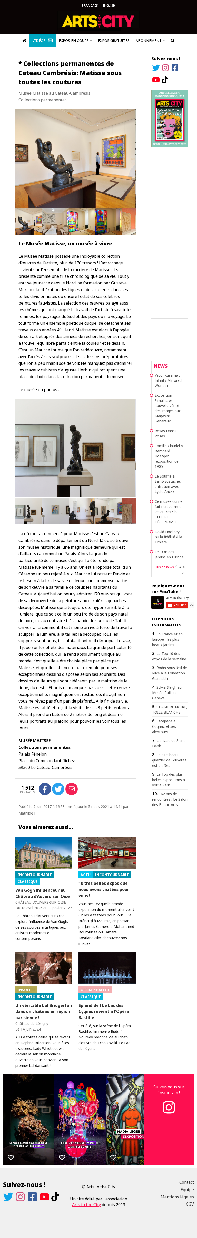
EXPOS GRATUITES (114, 40)
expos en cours (74, 40)
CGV (190, 1204)
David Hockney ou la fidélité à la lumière (168, 536)
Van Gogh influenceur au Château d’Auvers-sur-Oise (42, 893)
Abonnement (149, 40)
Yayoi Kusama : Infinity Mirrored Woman (168, 380)
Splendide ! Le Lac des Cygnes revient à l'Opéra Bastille (103, 1011)
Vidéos (40, 40)
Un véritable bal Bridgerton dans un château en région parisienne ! (43, 1011)
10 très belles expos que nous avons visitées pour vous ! (103, 889)
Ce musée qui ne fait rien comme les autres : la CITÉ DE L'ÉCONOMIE (168, 511)
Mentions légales (177, 1197)
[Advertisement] (169, 232)
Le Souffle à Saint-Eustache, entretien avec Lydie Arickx (168, 484)
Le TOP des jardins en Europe (169, 554)
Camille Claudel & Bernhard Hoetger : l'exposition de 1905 (169, 456)
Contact (186, 1182)
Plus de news (164, 567)
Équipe (187, 1189)
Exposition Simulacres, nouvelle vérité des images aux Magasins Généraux (168, 408)
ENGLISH (109, 5)
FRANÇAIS (90, 5)
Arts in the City (86, 1204)
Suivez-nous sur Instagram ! (168, 1089)
